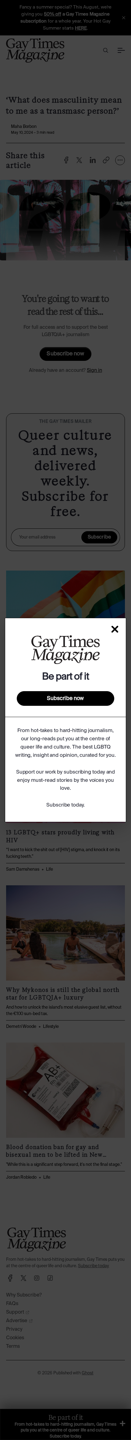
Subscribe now (65, 698)
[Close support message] (115, 629)
